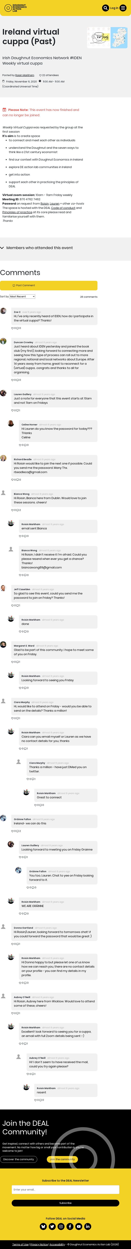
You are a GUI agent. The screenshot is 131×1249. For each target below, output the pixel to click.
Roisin (45, 204)
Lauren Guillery (22, 394)
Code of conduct (63, 208)
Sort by (4, 296)
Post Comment (25, 285)
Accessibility (57, 1244)
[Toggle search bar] (105, 7)
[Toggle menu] (123, 7)
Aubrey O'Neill (22, 997)
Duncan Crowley (23, 342)
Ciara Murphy (22, 702)
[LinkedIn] (87, 1226)
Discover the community (18, 1159)
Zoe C (17, 312)
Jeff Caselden (22, 589)
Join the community (62, 1159)
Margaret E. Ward (24, 645)
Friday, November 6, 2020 (21, 81)
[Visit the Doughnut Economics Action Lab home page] (15, 8)
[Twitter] (52, 1226)
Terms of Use (20, 1244)
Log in (114, 8)
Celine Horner (29, 424)
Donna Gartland (23, 927)
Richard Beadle (23, 459)
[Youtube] (78, 1226)
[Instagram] (61, 1226)
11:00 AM (47, 81)
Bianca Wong (21, 494)
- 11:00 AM (58, 81)
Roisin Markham (24, 75)
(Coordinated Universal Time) (20, 86)
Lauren (54, 204)
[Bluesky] (43, 1226)
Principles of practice (17, 212)
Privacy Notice (39, 1244)
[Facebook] (69, 1226)
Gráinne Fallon (22, 819)
